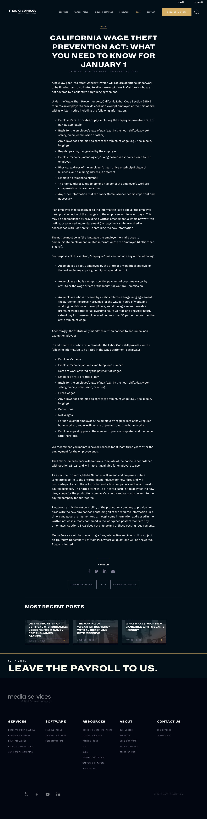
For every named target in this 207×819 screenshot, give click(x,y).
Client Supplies (92, 735)
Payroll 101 (89, 768)
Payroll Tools (91, 12)
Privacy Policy (129, 746)
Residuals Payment (19, 735)
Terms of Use (127, 752)
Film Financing (17, 741)
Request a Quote (181, 12)
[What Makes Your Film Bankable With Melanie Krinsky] (144, 632)
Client (198, 2)
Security (125, 735)
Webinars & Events (93, 763)
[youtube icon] (48, 794)
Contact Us (168, 721)
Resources (132, 12)
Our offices (164, 730)
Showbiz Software (113, 12)
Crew (180, 2)
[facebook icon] (37, 794)
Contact (156, 12)
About (126, 721)
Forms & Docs (90, 741)
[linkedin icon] (58, 794)
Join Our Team (128, 741)
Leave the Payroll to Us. (83, 668)
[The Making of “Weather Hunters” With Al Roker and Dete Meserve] (95, 632)
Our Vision (126, 730)
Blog (144, 12)
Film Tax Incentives (20, 746)
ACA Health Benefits (20, 752)
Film (103, 584)
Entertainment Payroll (21, 730)
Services (74, 12)
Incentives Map (54, 741)
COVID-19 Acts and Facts (97, 730)
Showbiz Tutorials (93, 757)
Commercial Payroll (82, 584)
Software (55, 721)
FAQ (84, 746)
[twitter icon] (26, 794)
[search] (201, 12)
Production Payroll (124, 584)
